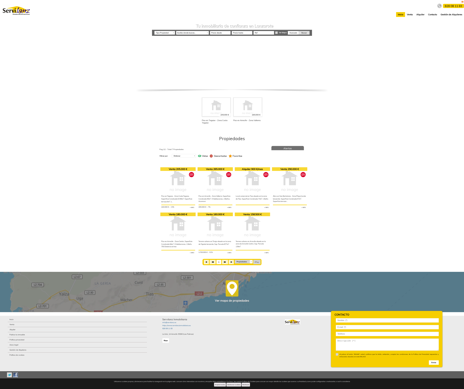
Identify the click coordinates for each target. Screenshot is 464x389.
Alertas (287, 148)
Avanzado (293, 33)
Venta (410, 14)
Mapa (166, 340)
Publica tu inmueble (17, 335)
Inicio (400, 14)
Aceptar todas (220, 384)
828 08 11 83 (167, 328)
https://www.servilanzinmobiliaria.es (176, 325)
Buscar (304, 33)
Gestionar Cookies (233, 384)
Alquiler (420, 14)
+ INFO (192, 207)
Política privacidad (17, 340)
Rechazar (245, 384)
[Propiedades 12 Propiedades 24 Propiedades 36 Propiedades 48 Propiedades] (244, 261)
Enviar (433, 362)
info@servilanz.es (169, 322)
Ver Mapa (283, 32)
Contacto (432, 14)
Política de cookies (17, 355)
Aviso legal (14, 345)
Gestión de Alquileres (451, 14)
